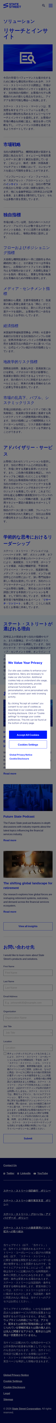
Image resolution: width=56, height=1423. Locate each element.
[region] (28, 711)
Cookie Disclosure (19, 758)
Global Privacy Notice (20, 754)
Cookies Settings (28, 744)
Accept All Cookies (28, 735)
